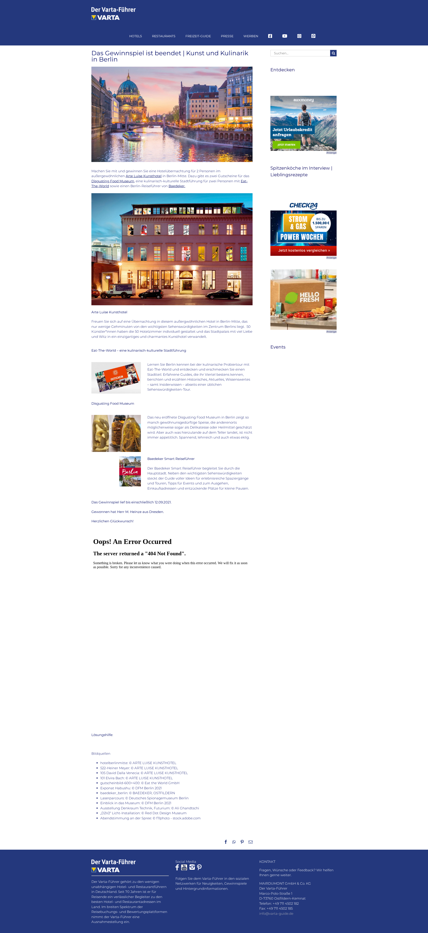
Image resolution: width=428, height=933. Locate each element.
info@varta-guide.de (276, 913)
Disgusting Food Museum (112, 181)
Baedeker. (177, 186)
